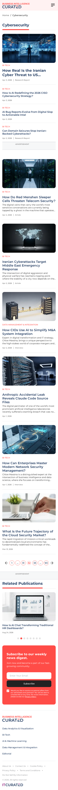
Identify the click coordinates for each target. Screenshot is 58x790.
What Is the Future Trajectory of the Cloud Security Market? (27, 533)
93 (46, 563)
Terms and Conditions (30, 770)
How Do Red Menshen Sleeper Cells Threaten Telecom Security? (29, 199)
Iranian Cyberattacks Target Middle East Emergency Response (24, 265)
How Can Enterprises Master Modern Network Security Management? (24, 466)
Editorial (6, 753)
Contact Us (20, 766)
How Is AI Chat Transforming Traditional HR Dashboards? (27, 627)
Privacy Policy (8, 770)
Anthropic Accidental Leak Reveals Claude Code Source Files (25, 398)
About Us (6, 766)
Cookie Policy (36, 766)
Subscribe (29, 683)
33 (34, 563)
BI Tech (6, 65)
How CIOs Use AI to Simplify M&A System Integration (29, 332)
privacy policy (30, 697)
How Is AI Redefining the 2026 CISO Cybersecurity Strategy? (24, 94)
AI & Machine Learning (14, 741)
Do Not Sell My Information (15, 775)
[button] (18, 638)
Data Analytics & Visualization (18, 728)
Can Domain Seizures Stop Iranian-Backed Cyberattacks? (24, 132)
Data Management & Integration (20, 324)
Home (5, 15)
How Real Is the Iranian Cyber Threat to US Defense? (24, 72)
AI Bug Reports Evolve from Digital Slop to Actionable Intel (27, 113)
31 (23, 563)
